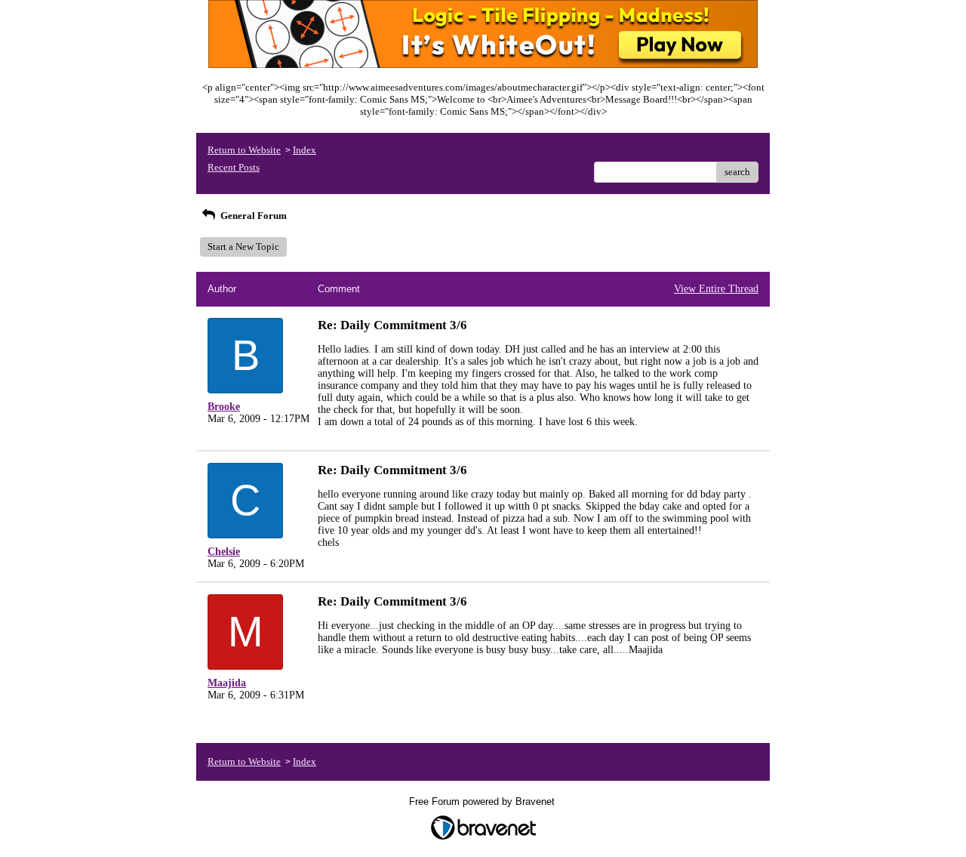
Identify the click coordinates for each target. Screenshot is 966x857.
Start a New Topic (243, 246)
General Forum (252, 215)
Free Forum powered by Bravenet (483, 801)
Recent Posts (234, 167)
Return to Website (244, 150)
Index (304, 150)
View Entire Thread (716, 288)
